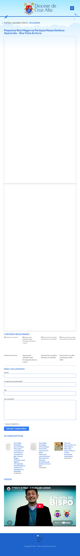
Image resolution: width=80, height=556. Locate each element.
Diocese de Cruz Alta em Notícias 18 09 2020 (67, 357)
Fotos (7, 23)
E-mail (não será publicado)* (13, 381)
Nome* (6, 372)
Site (5, 390)
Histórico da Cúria (10, 355)
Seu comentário (9, 399)
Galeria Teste (20, 23)
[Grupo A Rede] (45, 552)
